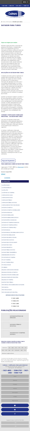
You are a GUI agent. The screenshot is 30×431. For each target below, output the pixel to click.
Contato (15, 396)
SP (19, 347)
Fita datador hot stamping (8, 257)
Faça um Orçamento (8, 161)
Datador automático (7, 207)
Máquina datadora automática (10, 272)
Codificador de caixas (7, 195)
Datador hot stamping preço (9, 227)
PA (25, 350)
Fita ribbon (4, 267)
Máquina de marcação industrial (10, 277)
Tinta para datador (7, 289)
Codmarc (7, 178)
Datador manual (6, 230)
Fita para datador (6, 264)
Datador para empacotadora (9, 237)
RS (3, 350)
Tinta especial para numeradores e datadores (13, 284)
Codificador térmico (7, 200)
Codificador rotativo (7, 197)
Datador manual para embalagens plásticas (13, 232)
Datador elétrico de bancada (9, 220)
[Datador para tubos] (7, 34)
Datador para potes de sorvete (9, 242)
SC (25, 347)
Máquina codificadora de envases (10, 269)
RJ (9, 347)
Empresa (15, 380)
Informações (6, 181)
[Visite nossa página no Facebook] (15, 414)
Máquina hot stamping (7, 279)
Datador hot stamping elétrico (9, 225)
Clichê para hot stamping (8, 192)
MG (12, 347)
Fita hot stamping (6, 260)
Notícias (15, 388)
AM (21, 350)
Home (15, 376)
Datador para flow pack (8, 240)
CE (12, 350)
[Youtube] (15, 409)
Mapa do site (15, 400)
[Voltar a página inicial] (15, 13)
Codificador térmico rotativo (9, 202)
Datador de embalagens (8, 215)
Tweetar (3, 174)
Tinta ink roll (5, 287)
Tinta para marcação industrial (10, 292)
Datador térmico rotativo (8, 250)
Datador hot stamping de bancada (10, 222)
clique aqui (21, 167)
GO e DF (17, 350)
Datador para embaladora (8, 235)
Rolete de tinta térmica (7, 282)
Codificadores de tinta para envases (11, 205)
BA (9, 350)
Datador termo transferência (9, 252)
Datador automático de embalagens (11, 210)
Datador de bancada (7, 212)
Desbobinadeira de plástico (8, 255)
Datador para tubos (7, 245)
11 (4, 5)
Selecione (4, 347)
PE (6, 350)
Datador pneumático (7, 247)
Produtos (15, 384)
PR (22, 347)
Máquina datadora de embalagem (10, 274)
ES (16, 347)
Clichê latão (5, 190)
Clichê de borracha (6, 187)
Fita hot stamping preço (8, 262)
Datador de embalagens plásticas (10, 217)
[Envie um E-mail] (15, 405)
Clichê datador (5, 185)
